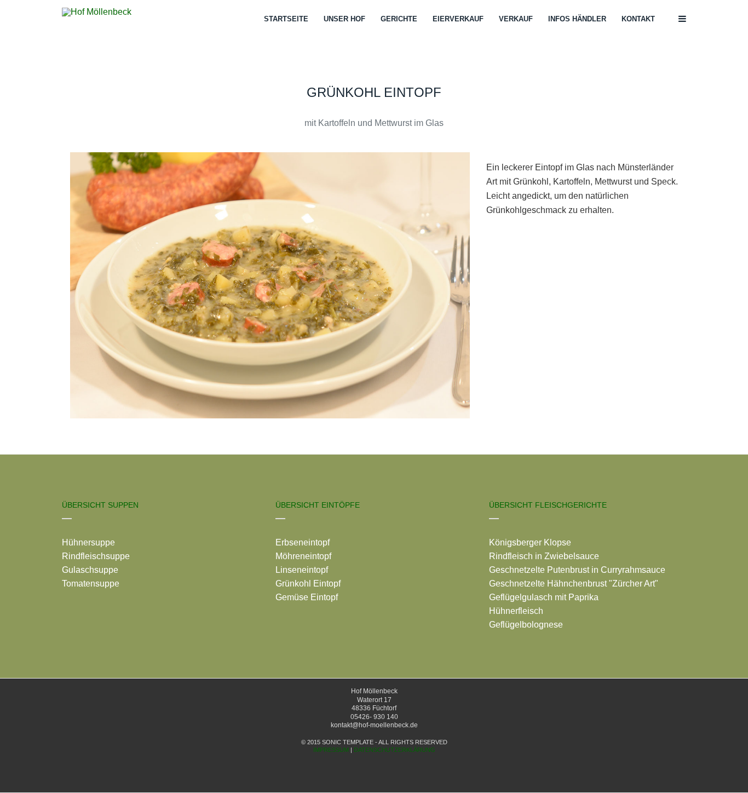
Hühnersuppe (88, 542)
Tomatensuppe (90, 583)
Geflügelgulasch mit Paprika (544, 597)
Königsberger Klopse (530, 542)
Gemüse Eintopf (306, 597)
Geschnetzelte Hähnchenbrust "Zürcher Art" (573, 583)
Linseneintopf (301, 569)
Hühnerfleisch (516, 611)
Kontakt (638, 19)
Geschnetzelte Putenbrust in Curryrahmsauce (577, 569)
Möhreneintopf (303, 556)
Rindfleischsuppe (96, 556)
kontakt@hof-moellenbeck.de (374, 725)
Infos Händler (577, 19)
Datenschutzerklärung (394, 749)
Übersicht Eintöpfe (317, 505)
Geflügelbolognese (526, 624)
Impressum (331, 749)
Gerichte (399, 19)
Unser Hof (344, 19)
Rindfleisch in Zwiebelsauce (544, 556)
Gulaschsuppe (90, 569)
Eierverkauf (458, 19)
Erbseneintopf (302, 542)
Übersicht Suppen (100, 505)
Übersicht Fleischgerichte (548, 505)
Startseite (286, 19)
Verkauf (516, 19)
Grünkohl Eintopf (308, 583)
